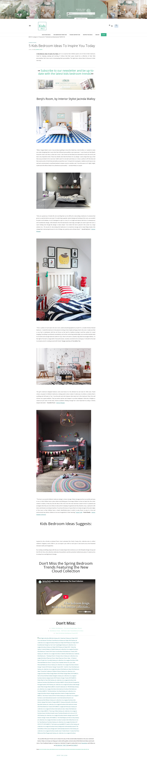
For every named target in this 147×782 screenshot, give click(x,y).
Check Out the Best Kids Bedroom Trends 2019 (67, 633)
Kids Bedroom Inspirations (76, 749)
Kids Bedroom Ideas (65, 749)
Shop (103, 34)
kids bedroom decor (55, 749)
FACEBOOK (59, 745)
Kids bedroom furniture (60, 34)
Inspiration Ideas (87, 34)
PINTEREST (74, 745)
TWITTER (65, 745)
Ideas (48, 749)
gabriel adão (39, 49)
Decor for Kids (43, 749)
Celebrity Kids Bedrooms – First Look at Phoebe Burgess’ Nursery (66, 628)
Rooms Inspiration (75, 34)
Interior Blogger (60, 402)
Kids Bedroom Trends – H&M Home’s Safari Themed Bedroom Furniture (66, 630)
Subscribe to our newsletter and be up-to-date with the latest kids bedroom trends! (66, 72)
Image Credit (79, 512)
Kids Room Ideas (46, 34)
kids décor (86, 749)
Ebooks (97, 34)
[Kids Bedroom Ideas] (58, 26)
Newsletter (84, 743)
